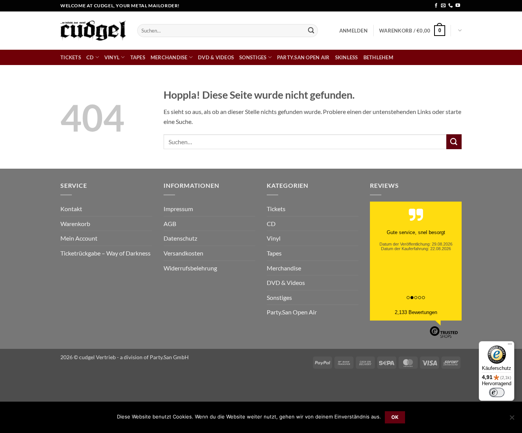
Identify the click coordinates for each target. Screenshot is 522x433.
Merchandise (169, 57)
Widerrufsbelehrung (190, 268)
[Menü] (509, 345)
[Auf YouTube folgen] (458, 5)
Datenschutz (180, 238)
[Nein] (511, 419)
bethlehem (378, 57)
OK (395, 417)
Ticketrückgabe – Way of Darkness (105, 253)
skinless (346, 57)
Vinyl (112, 57)
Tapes (137, 57)
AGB (170, 223)
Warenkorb (75, 223)
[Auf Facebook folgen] (436, 5)
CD (90, 57)
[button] (353, 30)
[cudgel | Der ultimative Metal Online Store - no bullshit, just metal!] (93, 30)
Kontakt (71, 208)
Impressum (178, 208)
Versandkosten (183, 253)
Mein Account (78, 238)
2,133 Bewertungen (416, 312)
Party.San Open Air (303, 57)
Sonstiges (252, 57)
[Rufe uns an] (450, 5)
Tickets (70, 57)
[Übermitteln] (311, 30)
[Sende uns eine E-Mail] (443, 5)
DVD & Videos (216, 57)
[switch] (496, 392)
